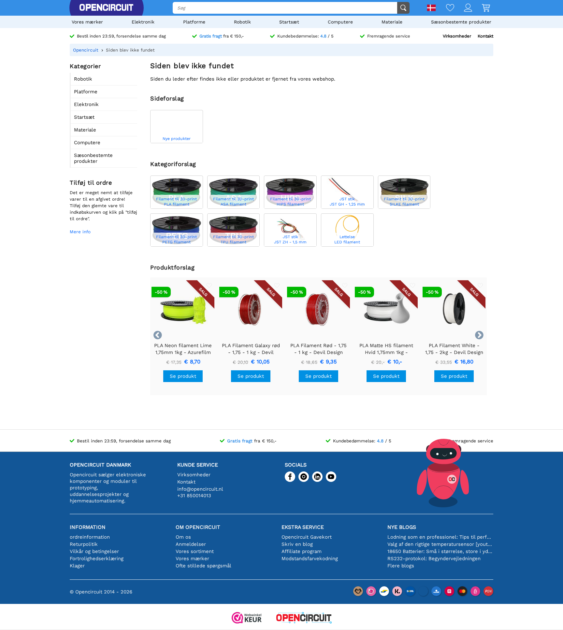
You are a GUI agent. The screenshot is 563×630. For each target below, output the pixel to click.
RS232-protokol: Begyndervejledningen (434, 558)
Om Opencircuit (198, 527)
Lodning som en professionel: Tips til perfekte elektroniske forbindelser (440, 537)
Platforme (194, 21)
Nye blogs (401, 527)
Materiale (392, 21)
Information (88, 527)
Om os (183, 537)
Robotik (242, 21)
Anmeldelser (191, 544)
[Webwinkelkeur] (247, 618)
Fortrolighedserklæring (96, 558)
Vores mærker (87, 21)
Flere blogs (400, 566)
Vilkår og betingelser (94, 551)
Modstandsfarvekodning (310, 558)
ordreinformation (90, 537)
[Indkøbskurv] (481, 8)
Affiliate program (302, 551)
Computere (340, 21)
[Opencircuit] (106, 8)
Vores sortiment (195, 551)
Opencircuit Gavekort (307, 537)
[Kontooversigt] (463, 8)
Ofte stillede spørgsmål (203, 566)
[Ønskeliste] (445, 8)
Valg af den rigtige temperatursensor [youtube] (440, 544)
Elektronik (143, 21)
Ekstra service (303, 527)
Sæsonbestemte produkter (461, 21)
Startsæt (289, 21)
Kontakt (485, 36)
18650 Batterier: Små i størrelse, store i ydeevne (440, 551)
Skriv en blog (297, 544)
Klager (77, 566)
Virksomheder (457, 36)
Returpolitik (84, 544)
